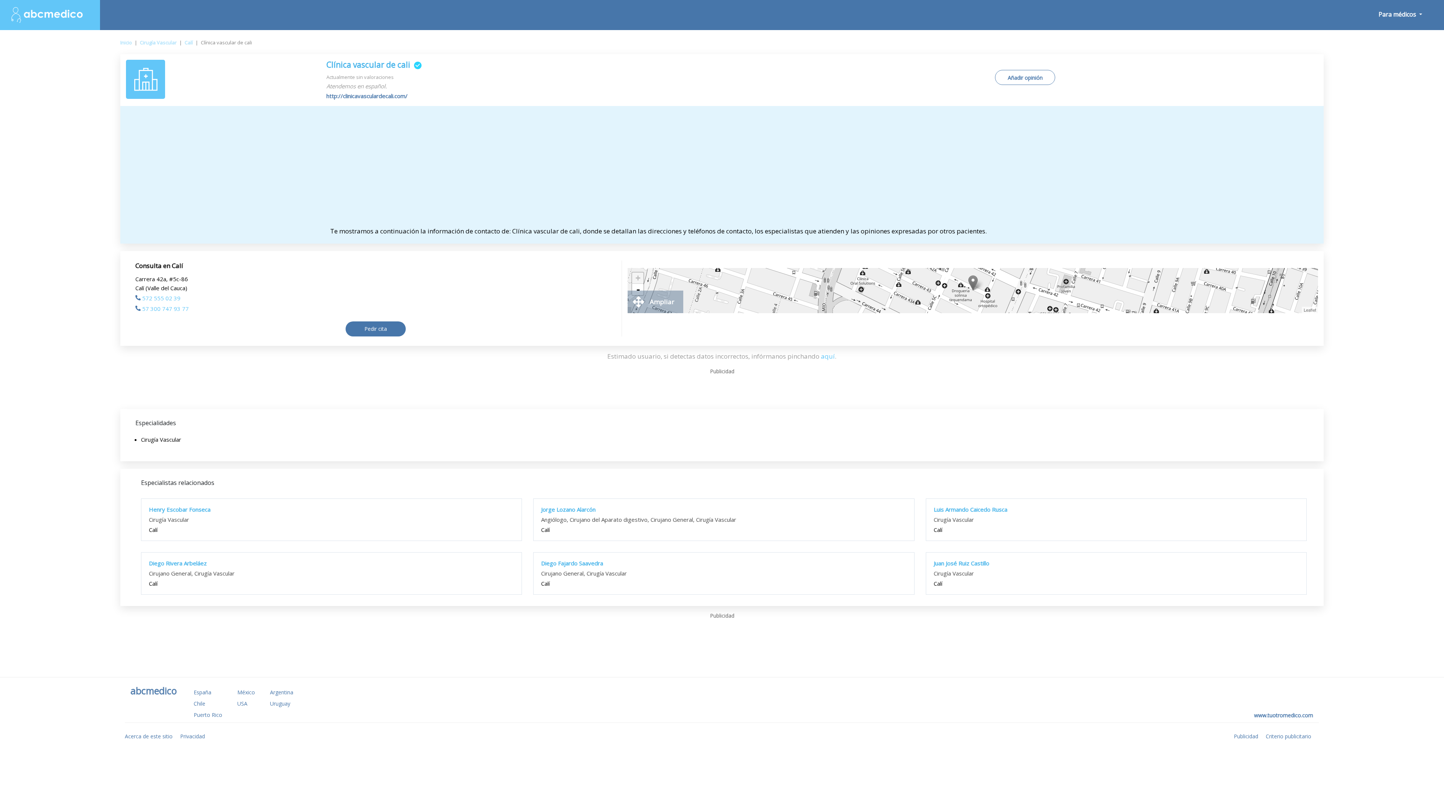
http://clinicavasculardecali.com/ (367, 96)
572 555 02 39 (161, 298)
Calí (189, 42)
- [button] (638, 289)
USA (242, 703)
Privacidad (192, 736)
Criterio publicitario (1288, 736)
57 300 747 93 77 (165, 308)
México (246, 692)
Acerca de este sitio (149, 736)
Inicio (126, 42)
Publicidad (1246, 736)
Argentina (281, 692)
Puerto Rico (208, 714)
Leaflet (1310, 310)
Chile (199, 703)
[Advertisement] (722, 170)
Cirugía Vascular (158, 42)
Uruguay (280, 703)
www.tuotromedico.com (1283, 715)
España (202, 692)
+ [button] (638, 278)
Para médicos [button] (1398, 14)
